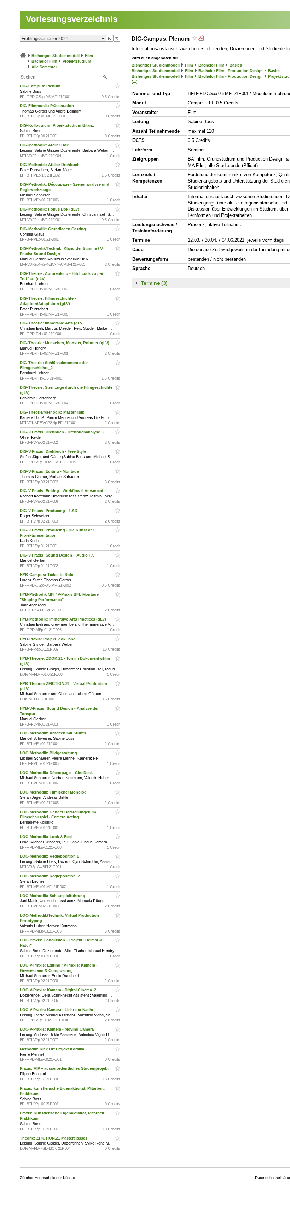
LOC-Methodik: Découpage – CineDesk (57, 773)
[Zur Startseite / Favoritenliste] (23, 55)
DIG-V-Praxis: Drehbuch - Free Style (53, 451)
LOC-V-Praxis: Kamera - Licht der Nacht (57, 1010)
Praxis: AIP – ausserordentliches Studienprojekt (65, 1068)
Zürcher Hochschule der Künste (47, 1178)
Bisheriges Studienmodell (55, 55)
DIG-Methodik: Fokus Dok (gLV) (50, 209)
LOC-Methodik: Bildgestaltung (49, 753)
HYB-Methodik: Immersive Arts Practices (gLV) (63, 619)
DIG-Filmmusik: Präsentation (47, 106)
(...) (135, 82)
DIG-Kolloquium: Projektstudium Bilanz (57, 125)
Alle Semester (44, 67)
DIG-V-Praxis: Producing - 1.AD (49, 510)
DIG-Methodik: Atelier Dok (45, 145)
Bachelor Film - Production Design (230, 71)
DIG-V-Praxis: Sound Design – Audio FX (57, 555)
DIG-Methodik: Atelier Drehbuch (50, 164)
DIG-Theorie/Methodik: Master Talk (52, 412)
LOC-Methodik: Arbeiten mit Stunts (53, 733)
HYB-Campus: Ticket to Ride (47, 574)
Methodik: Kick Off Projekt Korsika (52, 1049)
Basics (236, 65)
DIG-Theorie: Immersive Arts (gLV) (52, 323)
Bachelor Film (44, 61)
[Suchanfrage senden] (105, 77)
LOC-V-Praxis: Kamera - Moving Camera (57, 1029)
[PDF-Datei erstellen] (201, 39)
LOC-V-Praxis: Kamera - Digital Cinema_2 (58, 990)
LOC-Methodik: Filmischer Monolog (54, 792)
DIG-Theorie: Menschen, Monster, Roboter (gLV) (65, 343)
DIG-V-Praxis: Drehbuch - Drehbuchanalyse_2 (62, 432)
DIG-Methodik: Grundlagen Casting (53, 229)
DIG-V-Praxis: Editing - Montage (50, 471)
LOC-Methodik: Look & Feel (46, 837)
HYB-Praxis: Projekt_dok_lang (48, 639)
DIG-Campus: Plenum (41, 86)
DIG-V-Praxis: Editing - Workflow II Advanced (62, 491)
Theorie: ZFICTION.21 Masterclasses (54, 1138)
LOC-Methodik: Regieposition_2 (50, 876)
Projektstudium (77, 61)
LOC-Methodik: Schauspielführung (53, 896)
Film (89, 55)
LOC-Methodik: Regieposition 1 (50, 856)
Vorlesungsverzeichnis (71, 19)
